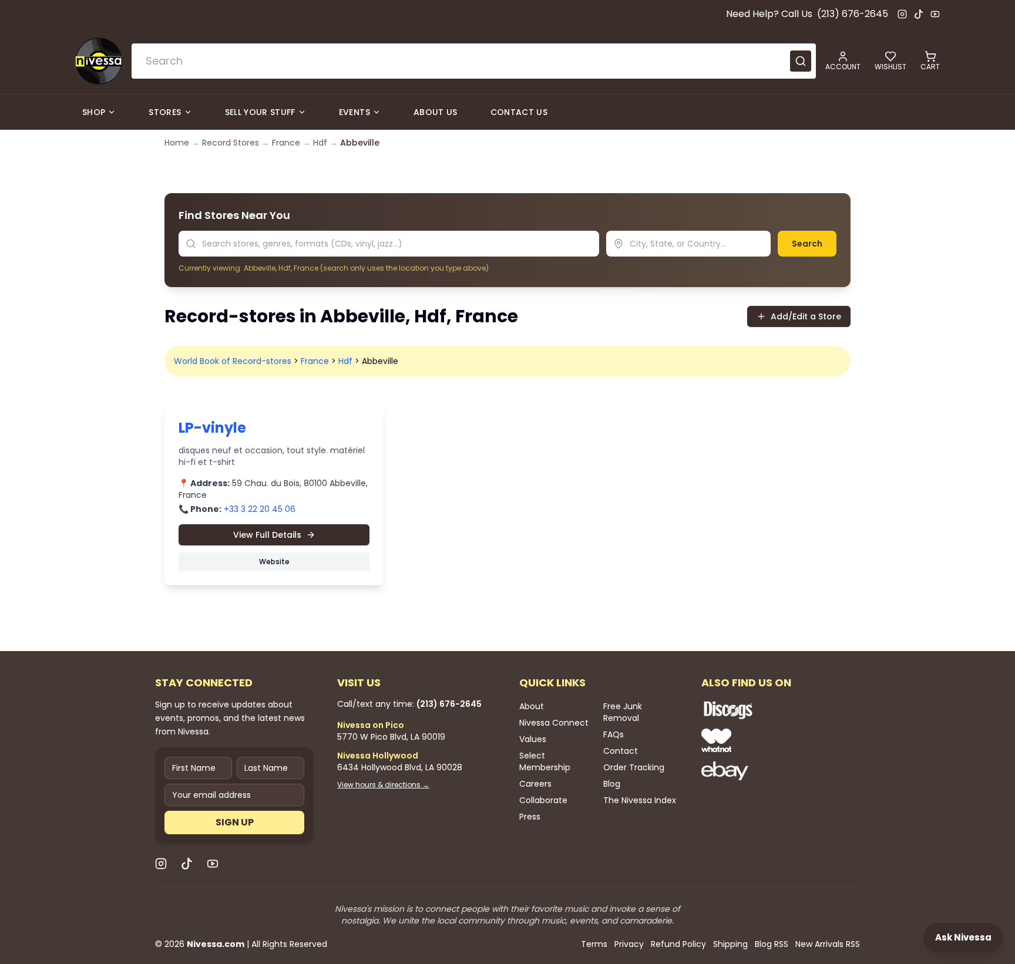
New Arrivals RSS (827, 944)
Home (176, 143)
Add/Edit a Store (806, 316)
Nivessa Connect (554, 723)
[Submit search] (800, 61)
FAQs (613, 734)
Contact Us (519, 112)
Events (354, 112)
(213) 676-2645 (852, 14)
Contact (620, 751)
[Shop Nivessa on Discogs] (766, 709)
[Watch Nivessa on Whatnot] (766, 740)
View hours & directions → (383, 785)
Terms (594, 944)
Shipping (730, 944)
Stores (165, 112)
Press (529, 817)
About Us (436, 112)
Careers (535, 784)
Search (807, 244)
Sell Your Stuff (260, 112)
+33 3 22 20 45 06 (259, 509)
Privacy (629, 944)
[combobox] (474, 61)
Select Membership (544, 761)
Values (532, 739)
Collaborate (543, 800)
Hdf (320, 143)
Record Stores (230, 143)
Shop (93, 112)
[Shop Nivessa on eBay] (766, 770)
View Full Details (267, 535)
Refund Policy (678, 944)
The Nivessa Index (639, 800)
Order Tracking (633, 767)
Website (274, 562)
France (286, 143)
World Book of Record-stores (232, 361)
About (531, 706)
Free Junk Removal (622, 712)
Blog (611, 784)
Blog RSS (771, 944)
